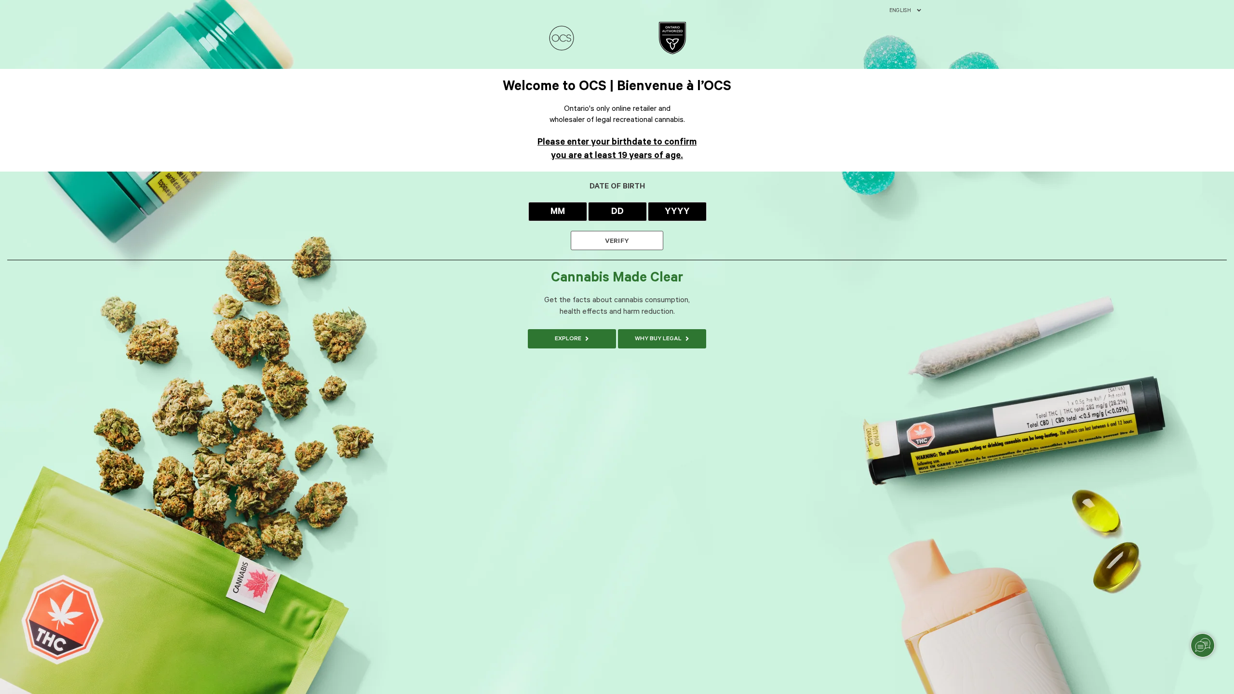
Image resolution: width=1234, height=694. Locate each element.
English (900, 10)
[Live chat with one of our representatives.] (1203, 645)
